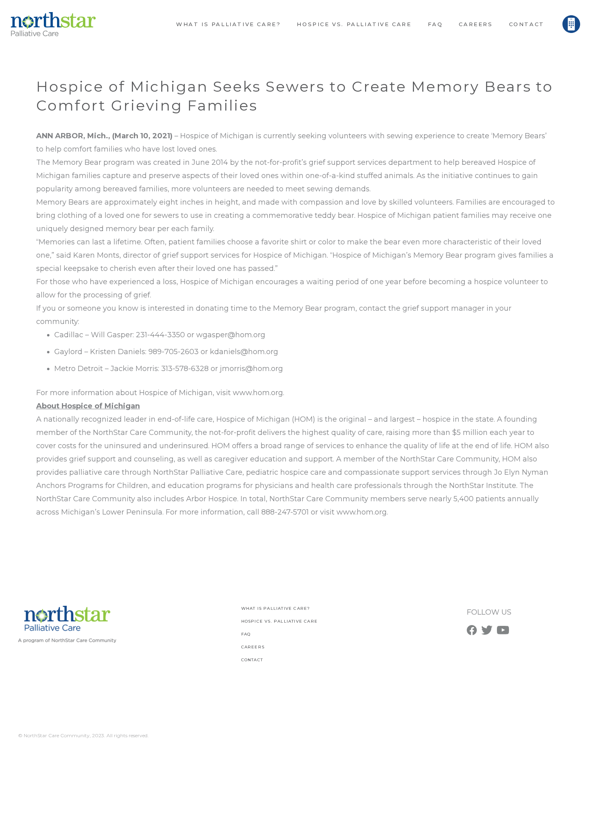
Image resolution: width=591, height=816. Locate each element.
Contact (252, 659)
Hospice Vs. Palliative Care (279, 621)
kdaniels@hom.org (244, 351)
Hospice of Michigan (217, 135)
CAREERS (253, 647)
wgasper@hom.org (230, 334)
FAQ (246, 634)
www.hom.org (258, 392)
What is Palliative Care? (275, 608)
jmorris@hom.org (251, 368)
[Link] (53, 24)
